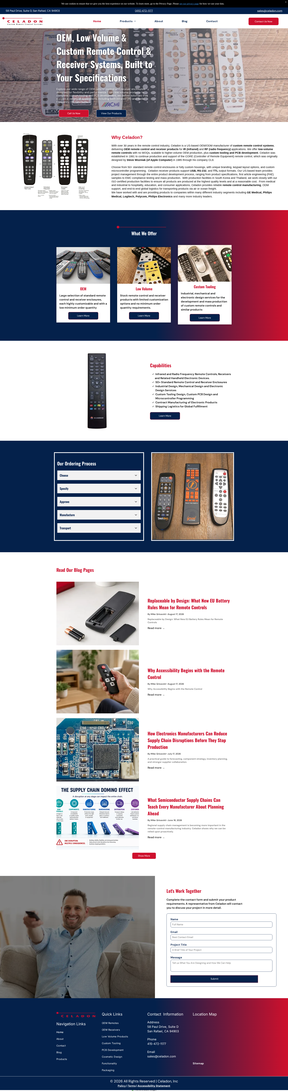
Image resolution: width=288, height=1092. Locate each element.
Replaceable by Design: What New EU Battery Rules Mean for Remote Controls (189, 604)
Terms (132, 1086)
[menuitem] (89, 21)
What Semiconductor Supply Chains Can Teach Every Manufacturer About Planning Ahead (186, 806)
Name (174, 919)
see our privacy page (189, 3)
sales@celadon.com (269, 11)
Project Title (179, 945)
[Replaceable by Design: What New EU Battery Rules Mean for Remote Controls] (97, 613)
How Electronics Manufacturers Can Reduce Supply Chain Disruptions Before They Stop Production (187, 740)
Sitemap (198, 1063)
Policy (122, 1086)
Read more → (156, 628)
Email (174, 932)
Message (176, 957)
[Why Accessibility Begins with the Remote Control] (97, 681)
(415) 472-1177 (144, 11)
